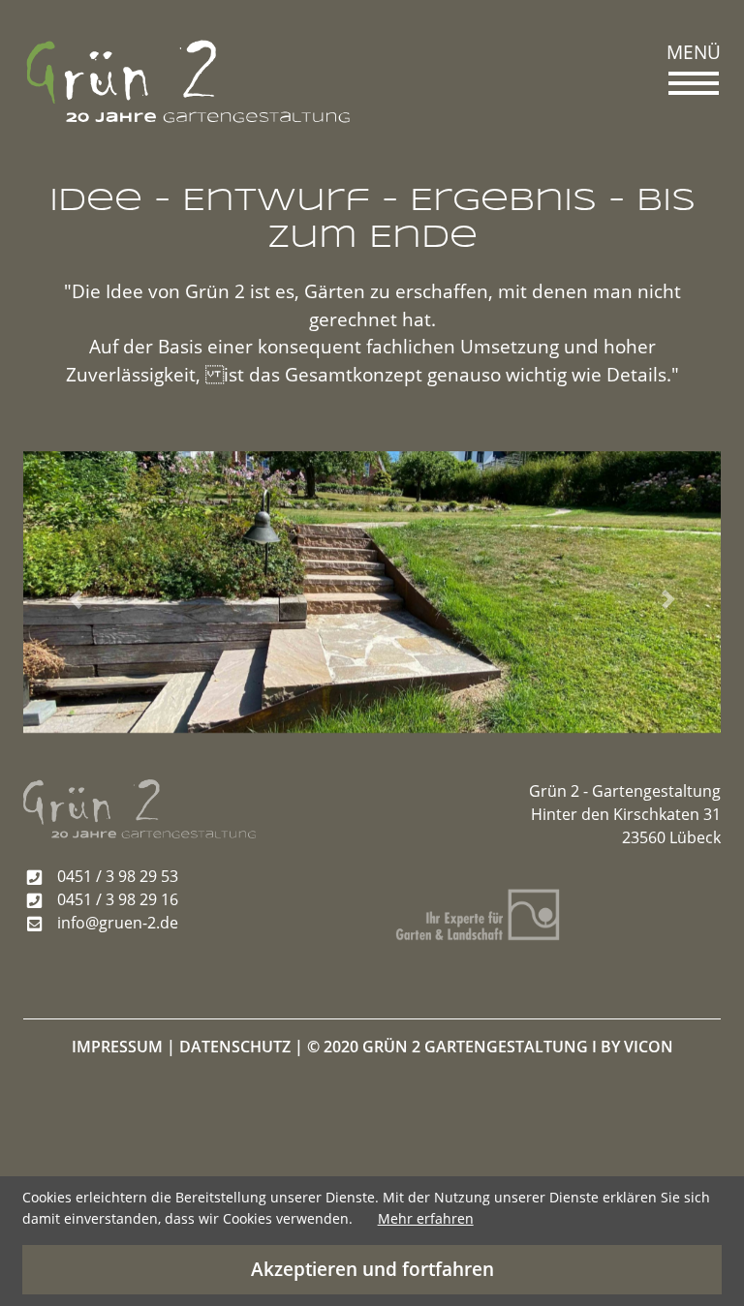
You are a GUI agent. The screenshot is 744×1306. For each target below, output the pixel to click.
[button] (75, 599)
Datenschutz (235, 1046)
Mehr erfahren (426, 1218)
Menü (693, 52)
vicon (648, 1046)
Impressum (117, 1046)
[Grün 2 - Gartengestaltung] (188, 81)
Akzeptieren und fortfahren (372, 1269)
